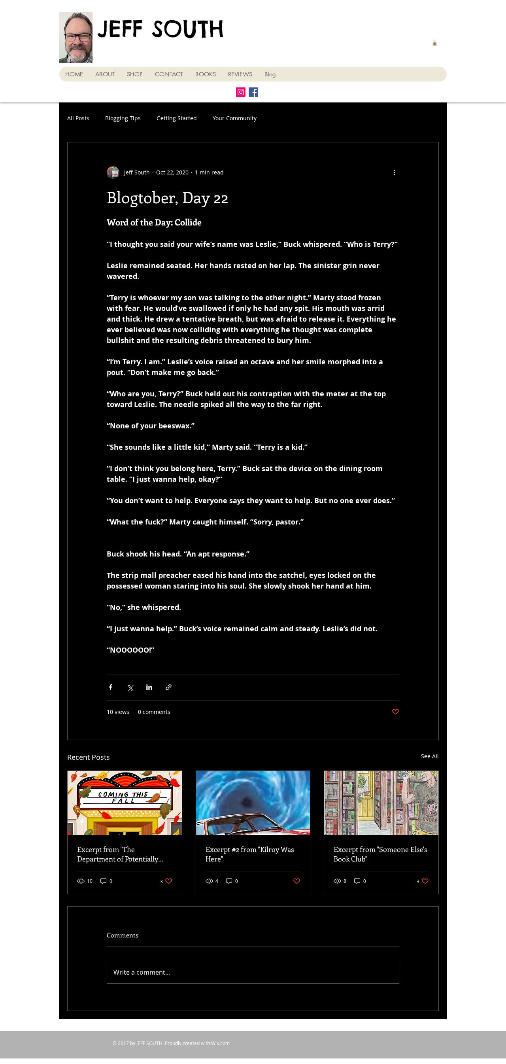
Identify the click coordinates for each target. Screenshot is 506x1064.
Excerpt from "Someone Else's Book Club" (380, 853)
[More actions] (394, 172)
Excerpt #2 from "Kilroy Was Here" (250, 853)
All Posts (78, 118)
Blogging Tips (123, 118)
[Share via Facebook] (110, 687)
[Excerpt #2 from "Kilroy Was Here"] (253, 803)
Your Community (235, 118)
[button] (434, 42)
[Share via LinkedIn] (149, 687)
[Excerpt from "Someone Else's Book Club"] (381, 803)
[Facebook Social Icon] (253, 92)
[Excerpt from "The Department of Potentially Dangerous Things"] (125, 803)
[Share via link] (168, 687)
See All (430, 756)
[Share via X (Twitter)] (130, 687)
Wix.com (220, 1043)
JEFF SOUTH (161, 28)
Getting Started (177, 118)
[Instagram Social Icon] (240, 92)
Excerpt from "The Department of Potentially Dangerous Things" (117, 853)
